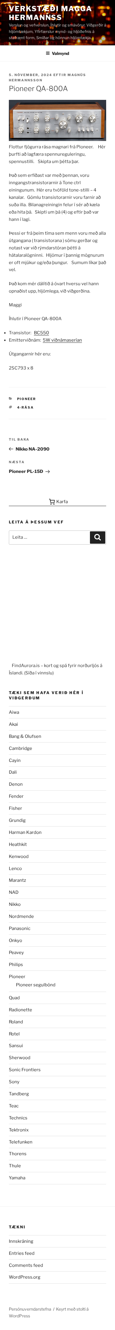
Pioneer (26, 399)
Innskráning (21, 1241)
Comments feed (26, 1265)
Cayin (15, 760)
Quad (14, 997)
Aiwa (14, 712)
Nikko (15, 904)
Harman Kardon (25, 832)
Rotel (14, 1034)
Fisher (15, 808)
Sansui (16, 1045)
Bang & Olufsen (25, 736)
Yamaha (17, 1177)
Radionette (20, 1009)
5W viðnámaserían (62, 340)
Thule (15, 1165)
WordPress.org (24, 1277)
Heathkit (18, 844)
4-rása (25, 407)
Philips (16, 964)
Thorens (18, 1153)
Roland (16, 1022)
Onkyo (15, 940)
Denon (16, 784)
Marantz (17, 880)
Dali (13, 772)
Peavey (16, 952)
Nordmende (21, 916)
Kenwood (19, 856)
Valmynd (60, 53)
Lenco (15, 868)
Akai (13, 724)
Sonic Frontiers (25, 1069)
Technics (18, 1118)
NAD (14, 892)
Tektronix (19, 1130)
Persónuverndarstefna (30, 1309)
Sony (14, 1081)
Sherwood (19, 1057)
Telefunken (20, 1142)
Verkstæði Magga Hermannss (50, 13)
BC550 (41, 332)
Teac (14, 1106)
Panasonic (19, 928)
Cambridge (20, 748)
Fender (16, 796)
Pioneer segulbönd (35, 985)
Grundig (17, 820)
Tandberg (19, 1093)
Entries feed (21, 1253)
